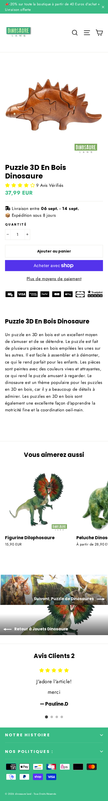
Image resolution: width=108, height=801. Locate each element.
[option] (54, 687)
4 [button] (62, 717)
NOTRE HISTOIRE (27, 735)
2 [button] (51, 717)
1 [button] (46, 716)
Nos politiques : (29, 751)
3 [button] (57, 717)
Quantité (16, 224)
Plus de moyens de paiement (54, 279)
